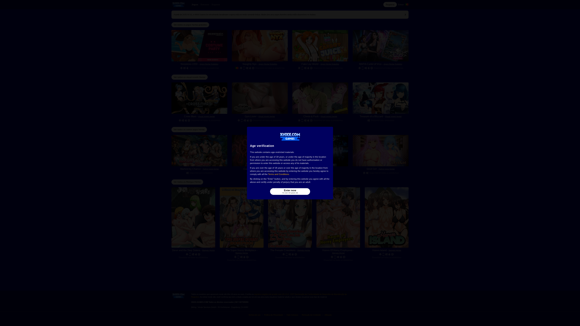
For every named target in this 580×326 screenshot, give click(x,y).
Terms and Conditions (278, 174)
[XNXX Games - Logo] (290, 136)
